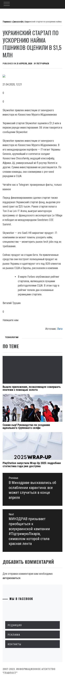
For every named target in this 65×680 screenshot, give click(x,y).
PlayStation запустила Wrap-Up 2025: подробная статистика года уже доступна (32, 464)
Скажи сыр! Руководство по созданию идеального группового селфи (26, 426)
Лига (59, 328)
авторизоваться (11, 578)
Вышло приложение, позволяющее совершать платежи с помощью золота (32, 388)
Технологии (11, 337)
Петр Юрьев (43, 63)
